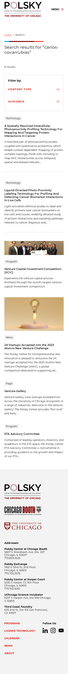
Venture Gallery (15, 391)
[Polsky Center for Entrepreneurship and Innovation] (24, 9)
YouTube (61, 630)
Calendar (11, 638)
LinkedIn (45, 630)
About (9, 653)
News (8, 645)
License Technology (19, 630)
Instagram (53, 630)
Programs (12, 623)
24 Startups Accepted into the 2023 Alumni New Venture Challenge (29, 346)
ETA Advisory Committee (22, 434)
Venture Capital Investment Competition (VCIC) (32, 270)
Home (7, 35)
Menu (55, 9)
